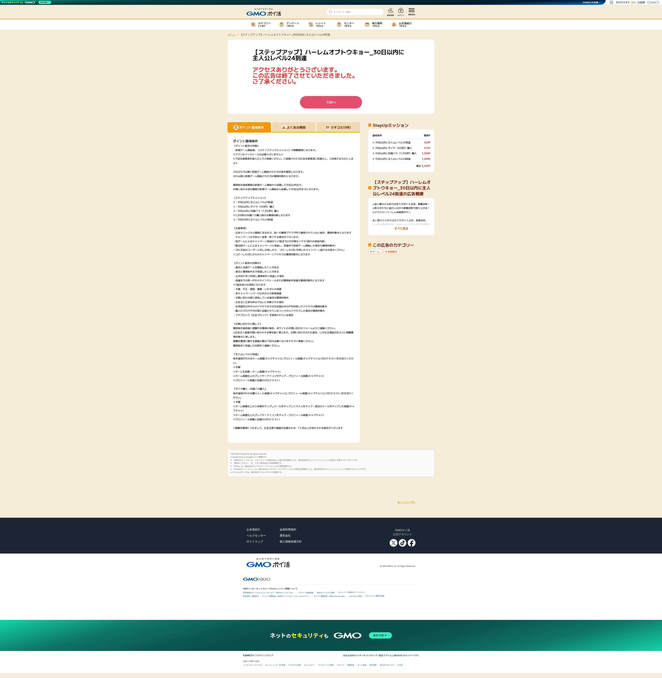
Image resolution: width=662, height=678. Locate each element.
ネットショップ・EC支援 (275, 665)
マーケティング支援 (325, 665)
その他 (399, 665)
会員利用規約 (288, 529)
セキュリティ (309, 665)
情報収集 (350, 665)
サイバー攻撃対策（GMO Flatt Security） (330, 596)
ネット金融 (362, 665)
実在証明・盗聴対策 (251, 596)
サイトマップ (255, 541)
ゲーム (376, 251)
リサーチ (340, 665)
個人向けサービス (387, 665)
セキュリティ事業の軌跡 (374, 596)
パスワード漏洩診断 (305, 593)
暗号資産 (373, 665)
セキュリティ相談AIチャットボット (351, 592)
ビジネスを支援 (295, 665)
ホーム (231, 34)
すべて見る (401, 228)
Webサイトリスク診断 (325, 593)
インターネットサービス (252, 665)
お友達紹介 (253, 529)
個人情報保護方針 (291, 541)
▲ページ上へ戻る (406, 502)
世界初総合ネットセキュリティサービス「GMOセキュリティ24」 (268, 593)
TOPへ (331, 102)
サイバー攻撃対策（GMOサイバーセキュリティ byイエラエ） (286, 596)
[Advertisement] (63, 484)
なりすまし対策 (356, 596)
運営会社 (285, 535)
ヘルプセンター (256, 535)
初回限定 (392, 251)
